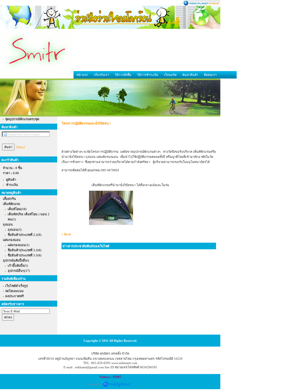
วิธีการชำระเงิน (147, 75)
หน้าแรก (82, 75)
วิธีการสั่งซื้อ (123, 75)
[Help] (20, 147)
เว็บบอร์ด (170, 75)
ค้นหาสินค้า (190, 75)
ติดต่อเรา (210, 75)
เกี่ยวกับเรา (101, 75)
